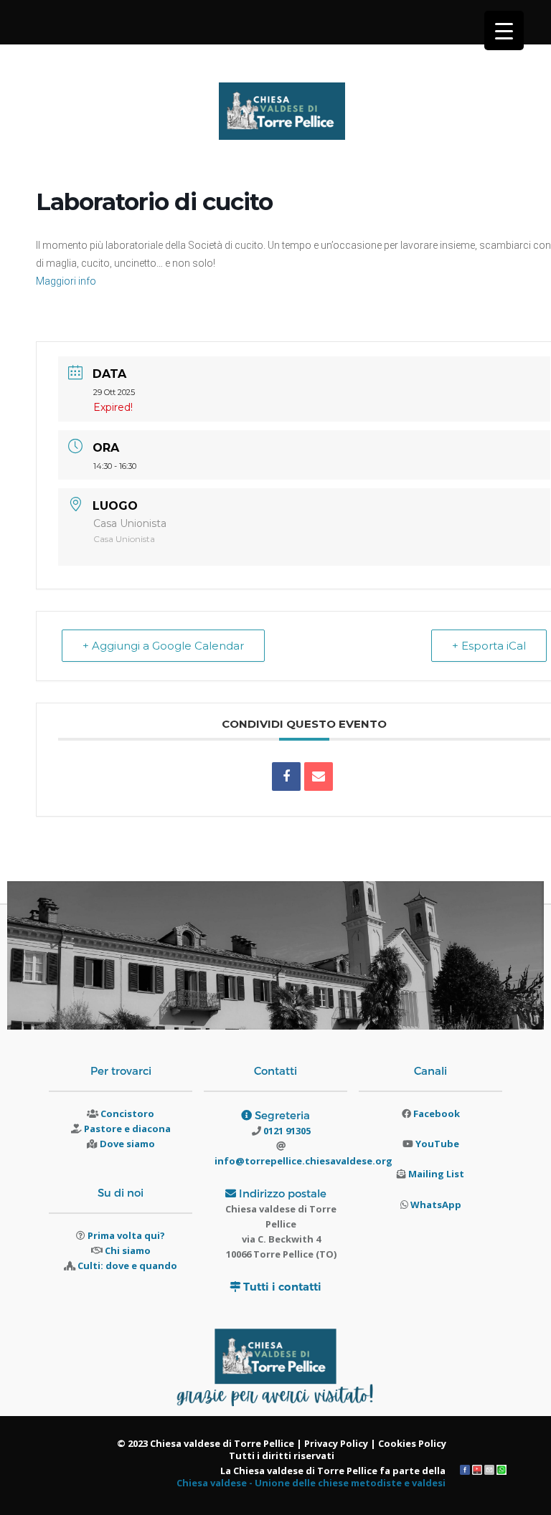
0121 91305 (286, 1130)
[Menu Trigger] (504, 30)
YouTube (437, 1143)
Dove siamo (127, 1143)
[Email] (318, 776)
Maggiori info (66, 281)
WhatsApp (435, 1204)
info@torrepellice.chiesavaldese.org (303, 1160)
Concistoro (127, 1113)
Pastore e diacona (127, 1128)
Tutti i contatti (282, 1286)
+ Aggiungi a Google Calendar (163, 645)
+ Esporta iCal (489, 645)
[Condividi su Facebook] (286, 776)
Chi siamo (128, 1250)
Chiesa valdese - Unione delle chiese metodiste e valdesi (311, 1482)
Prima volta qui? (126, 1235)
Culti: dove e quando (127, 1265)
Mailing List (436, 1173)
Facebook (436, 1113)
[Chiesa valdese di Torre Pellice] (282, 117)
